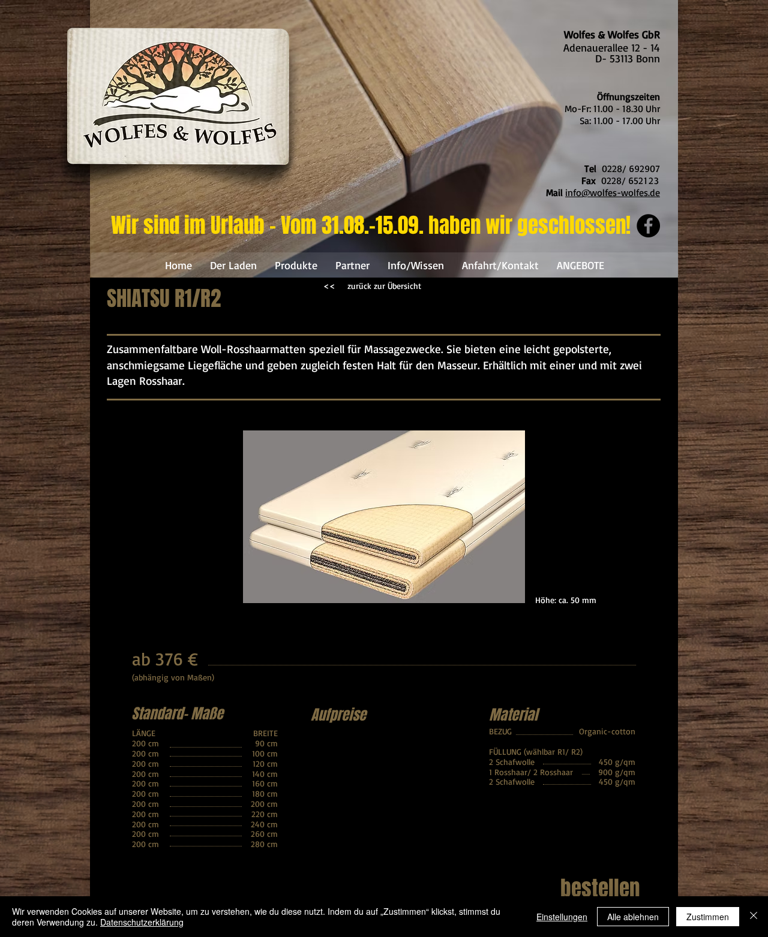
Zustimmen (707, 917)
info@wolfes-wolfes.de (612, 192)
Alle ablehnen (633, 917)
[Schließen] (753, 916)
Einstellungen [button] (561, 917)
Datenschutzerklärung (142, 922)
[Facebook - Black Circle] (648, 225)
